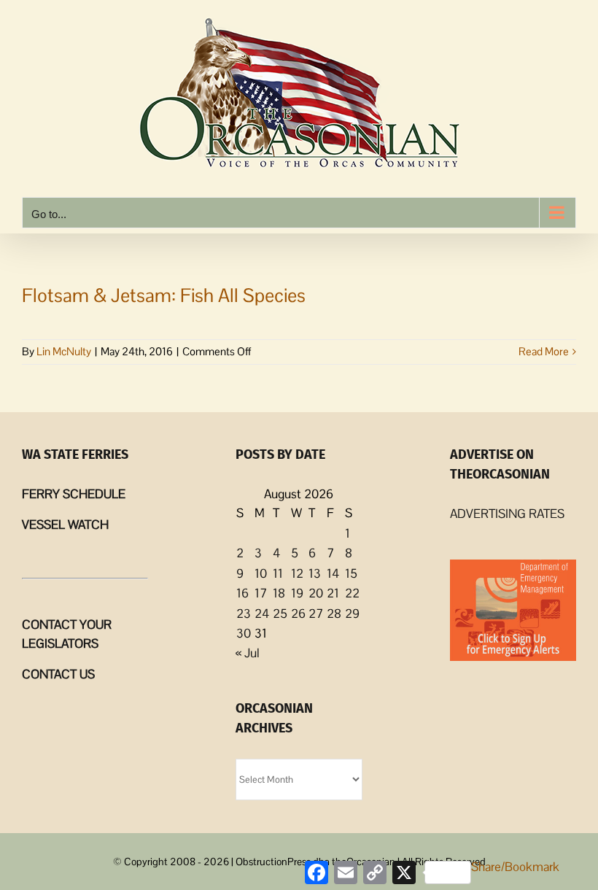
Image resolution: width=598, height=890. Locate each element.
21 (333, 593)
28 (334, 613)
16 (242, 593)
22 (352, 593)
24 (262, 613)
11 (278, 573)
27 (315, 613)
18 (279, 593)
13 (314, 573)
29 (352, 613)
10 (261, 573)
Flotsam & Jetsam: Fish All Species (164, 295)
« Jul (248, 653)
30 (243, 633)
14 (333, 573)
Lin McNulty (63, 351)
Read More (544, 351)
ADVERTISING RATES (507, 514)
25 (280, 613)
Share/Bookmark (515, 867)
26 (298, 613)
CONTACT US (58, 674)
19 (297, 593)
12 (297, 573)
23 (243, 613)
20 (315, 593)
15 (351, 573)
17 (261, 593)
